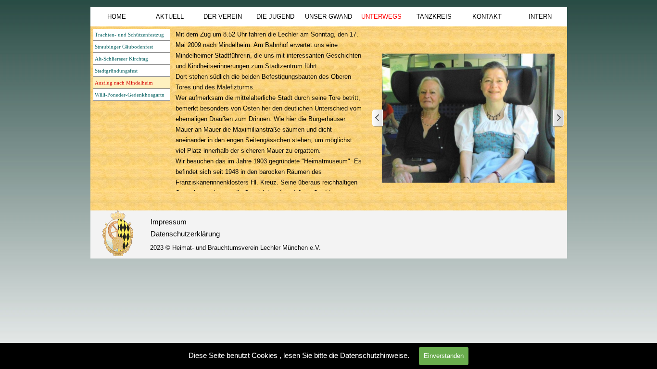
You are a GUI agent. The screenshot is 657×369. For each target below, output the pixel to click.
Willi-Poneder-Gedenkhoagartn (129, 95)
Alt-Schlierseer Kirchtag (121, 59)
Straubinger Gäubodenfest (124, 46)
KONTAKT (487, 16)
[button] (468, 118)
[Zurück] (378, 118)
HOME (116, 16)
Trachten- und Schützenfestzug (129, 34)
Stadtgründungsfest (116, 71)
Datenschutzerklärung (185, 234)
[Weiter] (558, 118)
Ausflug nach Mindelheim (124, 83)
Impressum (169, 222)
